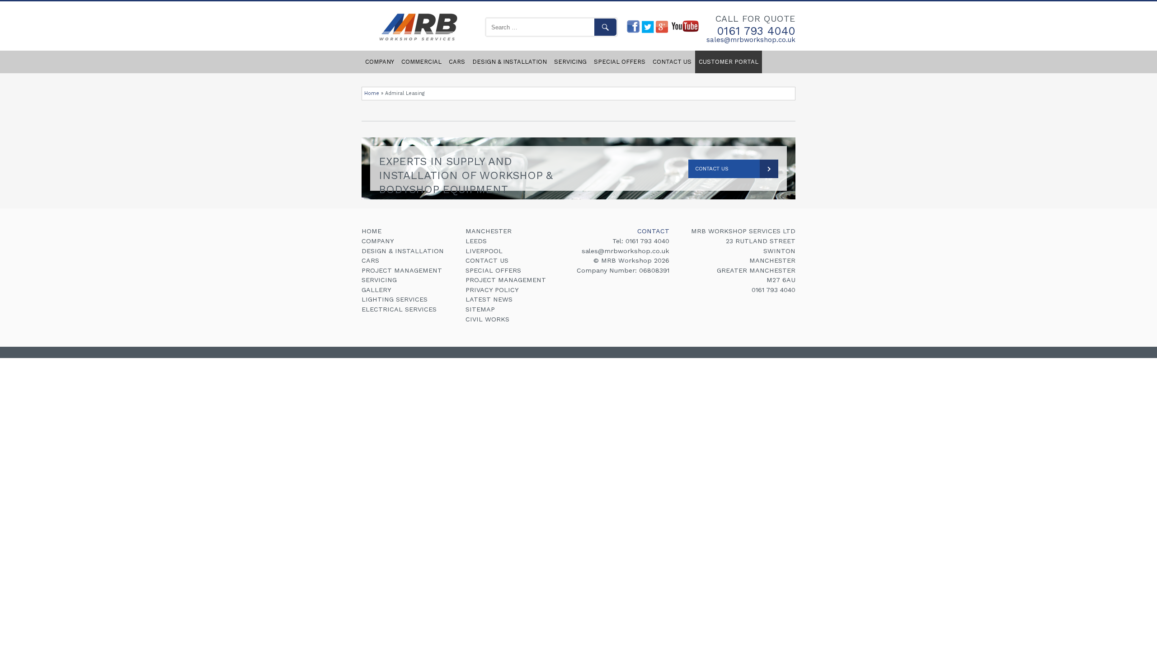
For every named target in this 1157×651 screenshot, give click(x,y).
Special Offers (619, 61)
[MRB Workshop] (417, 41)
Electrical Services (399, 309)
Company (379, 61)
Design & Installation (509, 61)
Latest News (489, 299)
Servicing (570, 61)
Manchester (489, 231)
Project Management (402, 270)
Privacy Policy (492, 289)
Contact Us (712, 168)
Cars (457, 61)
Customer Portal (728, 61)
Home (371, 93)
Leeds (476, 241)
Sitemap (480, 309)
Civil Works (487, 319)
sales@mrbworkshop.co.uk (750, 40)
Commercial (421, 61)
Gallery (376, 289)
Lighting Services (395, 299)
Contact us (672, 61)
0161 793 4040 (756, 31)
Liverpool (484, 251)
